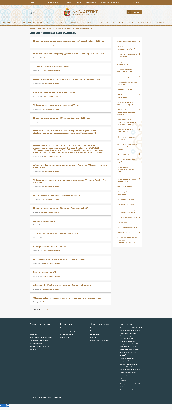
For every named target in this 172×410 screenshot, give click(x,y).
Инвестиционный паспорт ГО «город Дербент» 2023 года (61, 118)
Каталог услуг (142, 22)
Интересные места (66, 337)
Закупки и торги (123, 232)
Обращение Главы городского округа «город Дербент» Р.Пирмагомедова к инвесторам (70, 166)
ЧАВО (92, 331)
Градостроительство (125, 90)
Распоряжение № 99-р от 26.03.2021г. (51, 246)
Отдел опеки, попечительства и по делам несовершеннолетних (125, 170)
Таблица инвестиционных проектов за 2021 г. (55, 234)
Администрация (34, 22)
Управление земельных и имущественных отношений (127, 220)
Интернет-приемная (54, 2)
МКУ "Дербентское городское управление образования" (126, 112)
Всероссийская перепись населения (127, 83)
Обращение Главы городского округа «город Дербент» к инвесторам (67, 298)
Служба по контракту (159, 22)
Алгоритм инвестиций (44, 221)
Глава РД (79, 2)
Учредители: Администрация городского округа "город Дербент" (129, 352)
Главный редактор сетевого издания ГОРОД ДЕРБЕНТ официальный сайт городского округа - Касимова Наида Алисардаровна (130, 369)
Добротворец (94, 337)
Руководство (34, 331)
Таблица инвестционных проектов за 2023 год (56, 105)
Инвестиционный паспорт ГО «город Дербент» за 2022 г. (61, 208)
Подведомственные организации (41, 337)
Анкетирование (95, 334)
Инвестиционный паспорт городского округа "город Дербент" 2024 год (68, 79)
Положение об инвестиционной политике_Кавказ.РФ (59, 259)
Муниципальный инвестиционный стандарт (55, 92)
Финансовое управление (127, 41)
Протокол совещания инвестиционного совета (56, 195)
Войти (32, 2)
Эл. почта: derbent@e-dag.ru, (129, 390)
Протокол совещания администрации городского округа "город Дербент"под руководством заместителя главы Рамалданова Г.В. (65, 132)
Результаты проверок (125, 205)
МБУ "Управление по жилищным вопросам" (126, 104)
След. (48, 310)
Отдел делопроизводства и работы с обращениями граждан (127, 147)
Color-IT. (55, 397)
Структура (33, 334)
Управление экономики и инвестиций (59, 29)
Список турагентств (66, 334)
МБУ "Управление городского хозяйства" (126, 48)
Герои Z (130, 22)
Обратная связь (99, 324)
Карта (69, 3)
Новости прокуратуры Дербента (126, 138)
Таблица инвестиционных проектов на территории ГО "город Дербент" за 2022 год (70, 181)
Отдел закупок (123, 154)
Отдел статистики (124, 187)
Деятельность (50, 22)
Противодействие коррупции (124, 193)
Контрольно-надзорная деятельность (126, 63)
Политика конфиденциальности (100, 340)
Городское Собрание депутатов (109, 2)
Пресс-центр (87, 22)
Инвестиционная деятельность (52, 45)
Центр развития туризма (127, 227)
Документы (64, 22)
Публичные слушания (125, 199)
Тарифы (121, 22)
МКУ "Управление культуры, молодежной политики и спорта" (126, 122)
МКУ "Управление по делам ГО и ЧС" (125, 131)
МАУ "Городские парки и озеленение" (126, 96)
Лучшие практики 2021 (44, 272)
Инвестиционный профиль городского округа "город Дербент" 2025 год (68, 41)
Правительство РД (90, 2)
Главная (6, 22)
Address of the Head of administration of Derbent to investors (62, 285)
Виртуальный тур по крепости (70, 331)
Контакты (111, 22)
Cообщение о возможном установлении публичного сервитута (127, 240)
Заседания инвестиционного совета (51, 66)
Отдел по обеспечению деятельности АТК (126, 180)
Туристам (100, 22)
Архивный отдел (123, 77)
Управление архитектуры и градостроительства (127, 211)
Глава (22, 22)
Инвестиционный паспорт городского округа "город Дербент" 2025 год (68, 54)
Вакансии (75, 22)
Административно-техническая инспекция (126, 70)
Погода (62, 328)
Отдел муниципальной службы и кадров (126, 161)
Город (14, 22)
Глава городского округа (38, 328)
